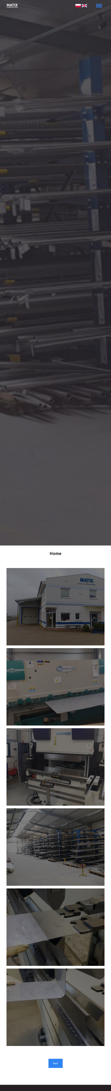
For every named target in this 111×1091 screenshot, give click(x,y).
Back (55, 1063)
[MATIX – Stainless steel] (55, 5)
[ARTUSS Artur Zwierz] (55, 606)
